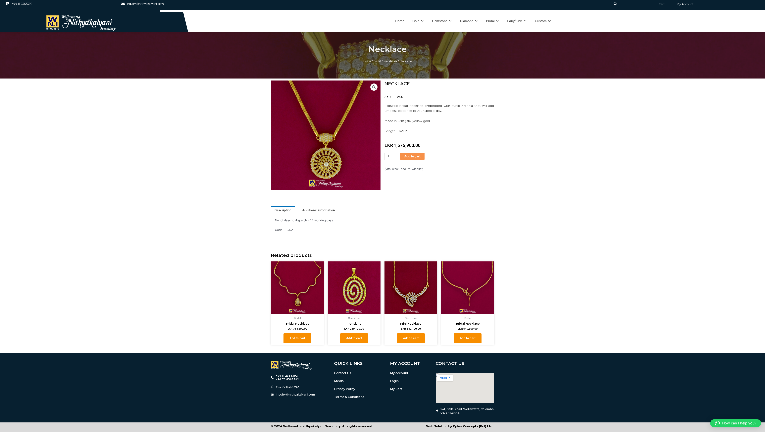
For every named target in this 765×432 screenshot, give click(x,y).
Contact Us (342, 373)
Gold (416, 21)
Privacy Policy (344, 389)
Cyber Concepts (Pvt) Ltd (472, 426)
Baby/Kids (514, 21)
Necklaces (390, 61)
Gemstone (439, 21)
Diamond (467, 21)
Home (399, 21)
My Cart (396, 389)
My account (399, 373)
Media (339, 381)
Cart (662, 4)
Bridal (490, 21)
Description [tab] (283, 210)
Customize (543, 21)
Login (394, 381)
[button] (374, 87)
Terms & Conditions (349, 397)
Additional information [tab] (318, 210)
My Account (685, 4)
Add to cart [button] (297, 338)
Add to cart (412, 156)
